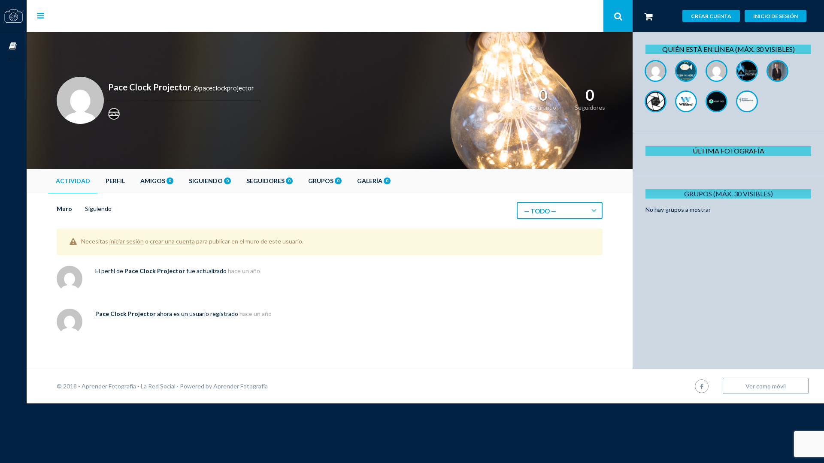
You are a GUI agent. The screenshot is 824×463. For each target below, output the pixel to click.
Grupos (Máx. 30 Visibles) (728, 193)
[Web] (114, 114)
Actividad (73, 180)
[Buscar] (618, 16)
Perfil (115, 180)
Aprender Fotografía (240, 386)
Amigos (155, 180)
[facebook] (702, 386)
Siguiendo (208, 180)
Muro (64, 208)
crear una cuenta (172, 241)
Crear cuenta (711, 16)
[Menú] (40, 15)
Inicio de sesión (775, 16)
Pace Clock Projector (154, 270)
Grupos (323, 180)
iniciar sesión (126, 241)
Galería (372, 180)
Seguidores (268, 180)
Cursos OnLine (13, 46)
